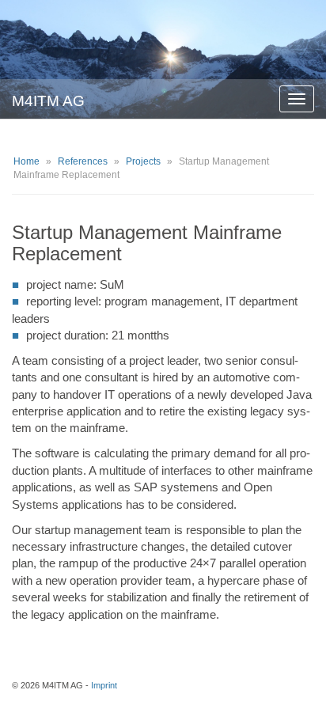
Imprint (104, 685)
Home (26, 161)
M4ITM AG (48, 101)
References (83, 161)
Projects (143, 161)
